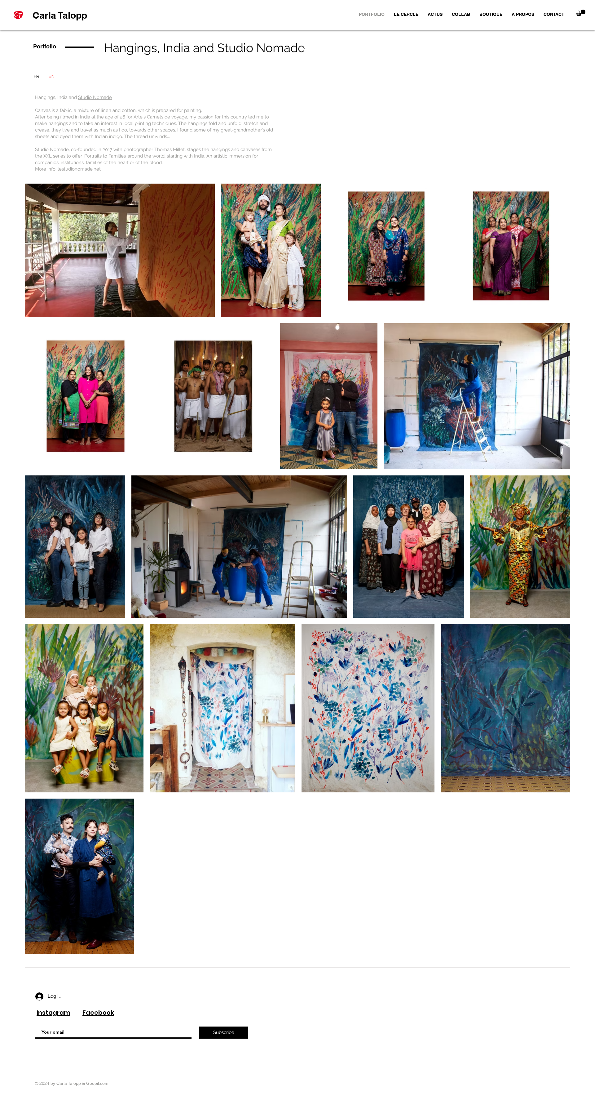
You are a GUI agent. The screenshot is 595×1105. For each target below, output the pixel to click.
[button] (580, 13)
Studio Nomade (95, 97)
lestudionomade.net (79, 169)
